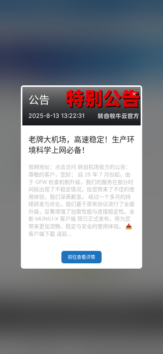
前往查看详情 (81, 257)
